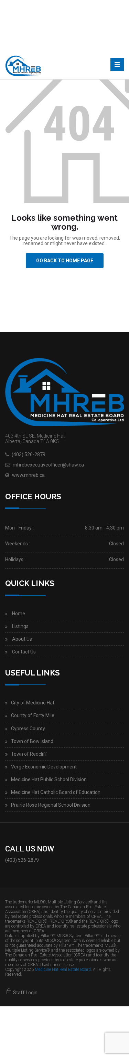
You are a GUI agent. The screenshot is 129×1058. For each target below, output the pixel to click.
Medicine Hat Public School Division (49, 779)
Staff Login (24, 992)
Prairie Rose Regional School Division (50, 805)
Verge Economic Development (44, 766)
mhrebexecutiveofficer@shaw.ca (48, 465)
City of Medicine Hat (32, 702)
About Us (22, 639)
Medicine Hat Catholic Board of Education (55, 792)
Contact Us (24, 651)
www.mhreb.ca (28, 475)
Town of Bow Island (32, 741)
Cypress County (28, 728)
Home (18, 613)
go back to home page (64, 260)
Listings (20, 626)
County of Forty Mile (32, 715)
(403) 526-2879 (28, 454)
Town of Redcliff (29, 754)
